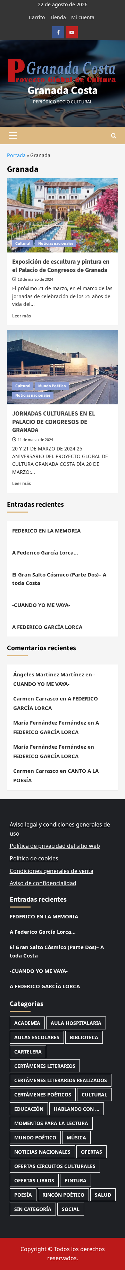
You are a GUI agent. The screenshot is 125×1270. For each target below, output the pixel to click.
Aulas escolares (36, 1037)
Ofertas (91, 1151)
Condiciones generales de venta (51, 871)
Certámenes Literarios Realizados (60, 1080)
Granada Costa (62, 90)
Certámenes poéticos (42, 1094)
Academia (27, 1023)
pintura (75, 1180)
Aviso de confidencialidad (43, 883)
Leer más (21, 315)
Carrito (37, 17)
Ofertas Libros (34, 1180)
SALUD (103, 1194)
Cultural (22, 244)
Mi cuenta (82, 17)
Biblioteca (84, 1037)
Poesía (23, 1194)
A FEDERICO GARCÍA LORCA (47, 626)
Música (76, 1137)
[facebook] (58, 32)
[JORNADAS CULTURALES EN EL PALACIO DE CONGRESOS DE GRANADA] (62, 367)
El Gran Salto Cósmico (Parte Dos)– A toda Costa (59, 578)
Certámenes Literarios (44, 1066)
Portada (16, 155)
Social (71, 1209)
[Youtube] (72, 32)
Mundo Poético (52, 386)
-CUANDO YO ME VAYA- (41, 604)
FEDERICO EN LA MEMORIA (46, 530)
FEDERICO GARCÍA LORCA (45, 756)
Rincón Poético (63, 1194)
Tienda (58, 17)
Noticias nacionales (55, 244)
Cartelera (28, 1051)
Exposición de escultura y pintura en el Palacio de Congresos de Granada (60, 265)
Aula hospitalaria (76, 1023)
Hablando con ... (76, 1109)
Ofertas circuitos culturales (54, 1166)
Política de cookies (34, 858)
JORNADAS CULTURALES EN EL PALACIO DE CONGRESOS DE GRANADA (53, 421)
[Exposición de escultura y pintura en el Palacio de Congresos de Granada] (62, 215)
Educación (28, 1109)
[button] (12, 135)
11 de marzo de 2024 (35, 440)
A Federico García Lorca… (45, 552)
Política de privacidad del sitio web (55, 846)
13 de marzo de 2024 (35, 279)
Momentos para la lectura (51, 1123)
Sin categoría (32, 1209)
